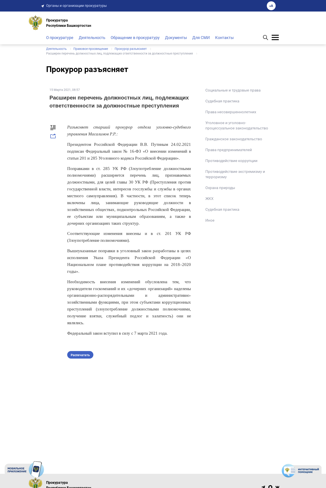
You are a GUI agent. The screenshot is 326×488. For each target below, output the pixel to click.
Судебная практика (222, 101)
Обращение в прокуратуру (135, 37)
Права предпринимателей (228, 150)
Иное (209, 220)
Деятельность (92, 37)
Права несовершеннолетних (230, 112)
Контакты (224, 37)
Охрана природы (220, 187)
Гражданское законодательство (233, 139)
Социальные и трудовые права (233, 90)
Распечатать (80, 355)
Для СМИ (201, 37)
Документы (176, 37)
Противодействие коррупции (231, 160)
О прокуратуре (59, 37)
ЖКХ (209, 198)
